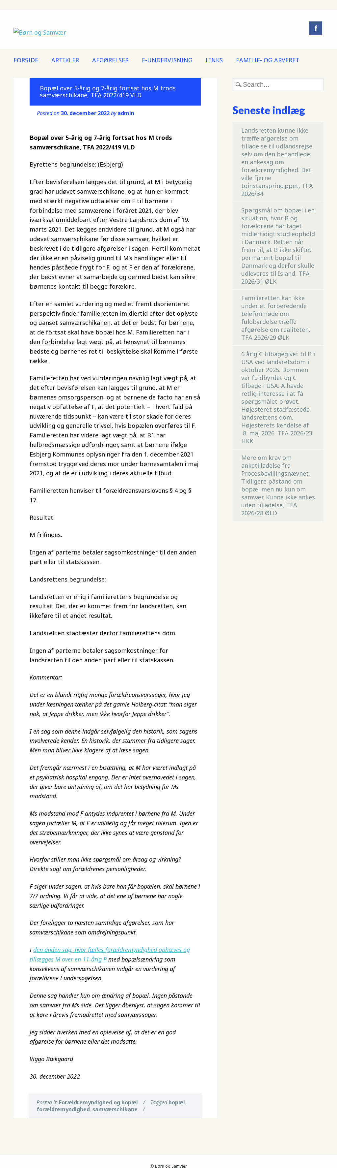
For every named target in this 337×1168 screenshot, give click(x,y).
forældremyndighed (63, 1109)
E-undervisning (167, 60)
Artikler (65, 60)
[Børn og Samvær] (39, 32)
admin (125, 113)
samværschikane (115, 1109)
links (214, 60)
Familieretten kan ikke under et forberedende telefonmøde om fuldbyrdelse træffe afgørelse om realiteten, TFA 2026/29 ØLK (275, 317)
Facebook (315, 28)
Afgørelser (110, 60)
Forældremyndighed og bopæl (98, 1102)
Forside (25, 60)
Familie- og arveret (267, 60)
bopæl (176, 1102)
